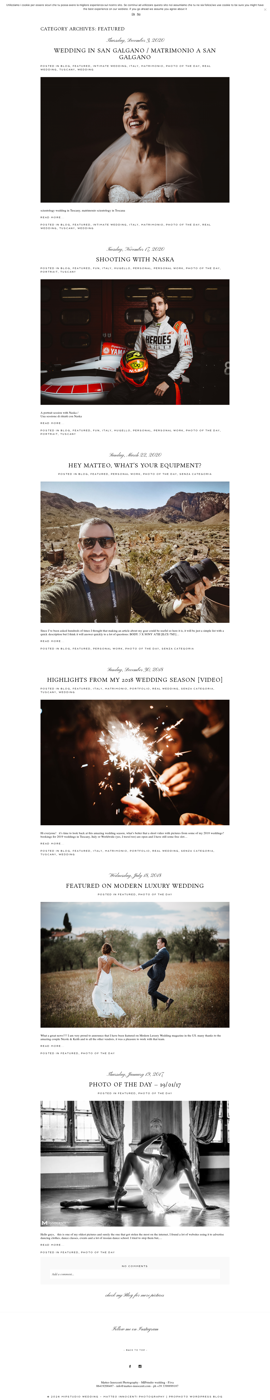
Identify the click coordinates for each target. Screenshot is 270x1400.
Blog (128, 1295)
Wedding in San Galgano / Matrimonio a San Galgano (135, 54)
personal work (169, 268)
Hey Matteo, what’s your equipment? (134, 466)
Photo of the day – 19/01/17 (135, 1085)
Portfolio (140, 688)
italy (134, 66)
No (139, 14)
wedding (85, 69)
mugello (122, 268)
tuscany (67, 69)
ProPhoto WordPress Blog (196, 1396)
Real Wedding (165, 688)
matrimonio (152, 66)
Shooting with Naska (135, 260)
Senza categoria (195, 474)
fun (96, 268)
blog (65, 66)
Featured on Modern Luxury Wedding (135, 886)
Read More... (53, 217)
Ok (133, 14)
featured (82, 66)
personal (142, 268)
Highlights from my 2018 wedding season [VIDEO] (135, 680)
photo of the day (183, 66)
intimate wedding (110, 66)
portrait (49, 271)
